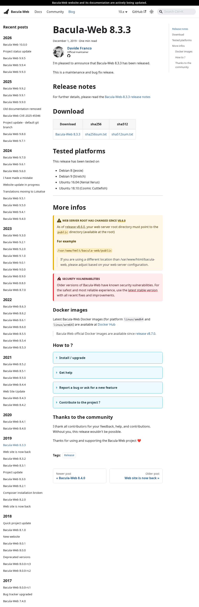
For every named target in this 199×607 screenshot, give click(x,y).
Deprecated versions (16, 557)
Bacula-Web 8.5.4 (14, 340)
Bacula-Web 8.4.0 (14, 428)
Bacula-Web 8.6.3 (14, 306)
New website (11, 536)
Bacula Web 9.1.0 (14, 256)
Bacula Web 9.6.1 (14, 164)
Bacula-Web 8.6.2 (14, 313)
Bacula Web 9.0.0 (14, 269)
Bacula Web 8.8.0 (14, 283)
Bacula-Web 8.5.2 (14, 364)
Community (55, 12)
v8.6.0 (122, 220)
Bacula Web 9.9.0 (14, 102)
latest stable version (143, 290)
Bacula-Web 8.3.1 (14, 465)
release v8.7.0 (145, 333)
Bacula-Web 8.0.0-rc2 (17, 571)
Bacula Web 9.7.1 (14, 141)
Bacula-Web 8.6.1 (14, 320)
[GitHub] (68, 55)
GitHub (137, 12)
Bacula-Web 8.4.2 (14, 405)
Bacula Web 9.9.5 (14, 58)
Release (69, 455)
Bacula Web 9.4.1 (14, 212)
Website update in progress (21, 184)
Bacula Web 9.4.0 (14, 219)
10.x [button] (121, 12)
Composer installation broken (23, 493)
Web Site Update (14, 391)
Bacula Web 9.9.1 (14, 95)
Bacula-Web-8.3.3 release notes (127, 97)
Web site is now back (17, 452)
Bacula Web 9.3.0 (14, 235)
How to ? (180, 57)
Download (178, 34)
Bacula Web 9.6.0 (14, 171)
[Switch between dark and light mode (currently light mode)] (151, 12)
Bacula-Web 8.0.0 (14, 550)
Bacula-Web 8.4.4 (14, 384)
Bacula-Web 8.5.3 (14, 347)
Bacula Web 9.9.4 (14, 65)
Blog (71, 12)
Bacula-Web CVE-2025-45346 (21, 116)
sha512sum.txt (122, 134)
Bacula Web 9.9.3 (14, 72)
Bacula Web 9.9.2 (14, 88)
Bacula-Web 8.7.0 (14, 290)
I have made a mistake (18, 178)
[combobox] (176, 12)
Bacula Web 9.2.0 (14, 249)
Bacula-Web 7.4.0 (14, 601)
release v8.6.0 (75, 227)
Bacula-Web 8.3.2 (14, 458)
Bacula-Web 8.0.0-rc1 (17, 587)
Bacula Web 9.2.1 (14, 242)
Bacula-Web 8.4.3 (14, 398)
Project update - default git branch (21, 125)
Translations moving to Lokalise (24, 191)
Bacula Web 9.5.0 (14, 205)
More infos (178, 46)
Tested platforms (182, 40)
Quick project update (17, 523)
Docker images (183, 51)
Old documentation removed (22, 109)
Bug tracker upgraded (17, 594)
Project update (13, 472)
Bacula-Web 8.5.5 (14, 334)
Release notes (180, 29)
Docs (38, 12)
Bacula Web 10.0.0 (15, 44)
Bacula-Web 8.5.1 (14, 371)
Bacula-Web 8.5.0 (14, 378)
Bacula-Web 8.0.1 (14, 543)
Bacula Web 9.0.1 (14, 262)
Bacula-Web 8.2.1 (14, 486)
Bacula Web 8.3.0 (14, 479)
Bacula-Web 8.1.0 (14, 530)
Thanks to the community (183, 65)
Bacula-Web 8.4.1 (14, 421)
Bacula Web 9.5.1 (14, 198)
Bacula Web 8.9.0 (14, 276)
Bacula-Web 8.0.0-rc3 (17, 564)
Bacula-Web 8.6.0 (14, 327)
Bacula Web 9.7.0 (14, 157)
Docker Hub (106, 324)
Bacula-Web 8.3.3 (14, 445)
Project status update (17, 51)
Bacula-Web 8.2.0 (14, 499)
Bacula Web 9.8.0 (14, 134)
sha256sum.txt (96, 134)
